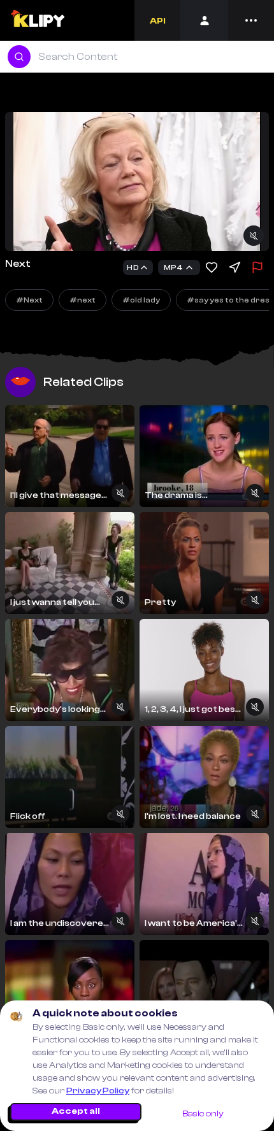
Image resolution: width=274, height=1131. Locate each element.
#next (82, 299)
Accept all (76, 1111)
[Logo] (37, 20)
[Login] (204, 20)
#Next (29, 299)
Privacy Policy (97, 1091)
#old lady (141, 299)
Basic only (203, 1114)
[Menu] (251, 20)
